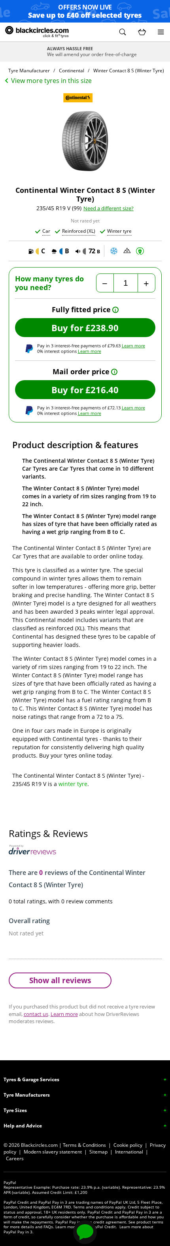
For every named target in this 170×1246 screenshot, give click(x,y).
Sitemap (98, 1151)
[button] (122, 32)
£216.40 (102, 390)
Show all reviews (60, 980)
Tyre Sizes (15, 1110)
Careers (15, 1158)
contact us (36, 1014)
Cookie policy (127, 1145)
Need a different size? (108, 208)
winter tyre (73, 784)
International (129, 1151)
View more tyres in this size (51, 80)
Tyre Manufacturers (27, 1094)
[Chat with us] (85, 1232)
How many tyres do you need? (49, 283)
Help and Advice (23, 1125)
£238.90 (102, 328)
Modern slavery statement (53, 1151)
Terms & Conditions (84, 1145)
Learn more (133, 346)
